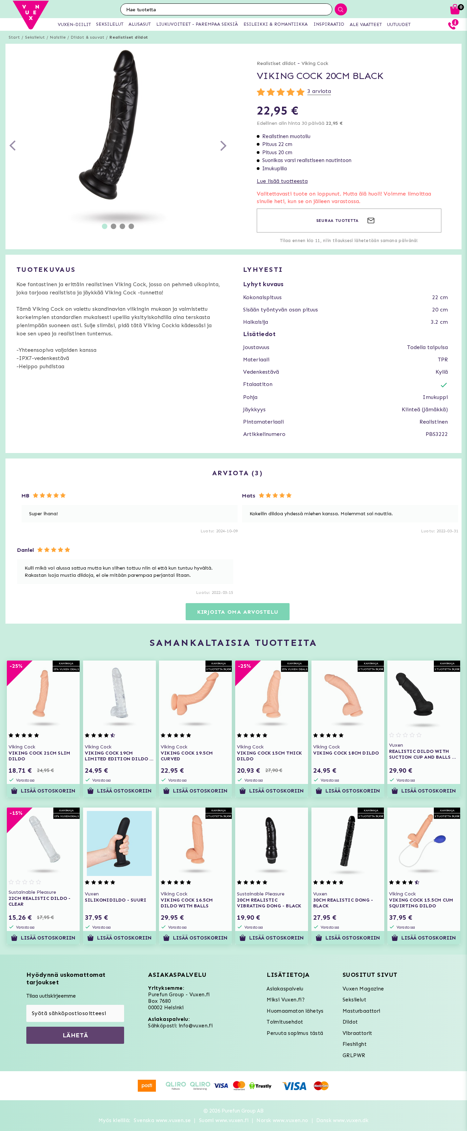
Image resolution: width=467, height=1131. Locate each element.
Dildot (350, 1022)
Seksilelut (35, 37)
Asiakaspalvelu (285, 989)
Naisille (58, 37)
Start (14, 37)
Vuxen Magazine (363, 989)
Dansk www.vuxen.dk (342, 1120)
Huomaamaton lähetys (295, 1011)
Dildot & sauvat (87, 37)
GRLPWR (354, 1055)
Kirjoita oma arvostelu (237, 612)
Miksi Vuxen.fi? (286, 1000)
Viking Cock (315, 63)
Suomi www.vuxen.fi (224, 1120)
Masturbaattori (362, 1011)
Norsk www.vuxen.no (282, 1120)
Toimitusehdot (285, 1022)
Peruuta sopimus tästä (295, 1033)
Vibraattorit (357, 1033)
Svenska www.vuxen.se (162, 1120)
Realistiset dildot (128, 37)
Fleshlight (354, 1044)
